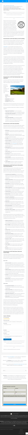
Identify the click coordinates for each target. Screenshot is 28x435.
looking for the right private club (19, 364)
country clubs (14, 143)
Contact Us (21, 430)
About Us (21, 429)
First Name (5, 388)
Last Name (16, 388)
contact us (21, 17)
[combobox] (16, 393)
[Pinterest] (14, 425)
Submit (14, 404)
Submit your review (7, 339)
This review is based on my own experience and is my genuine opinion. (13, 337)
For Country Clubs (21, 433)
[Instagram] (13, 425)
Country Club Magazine (10, 356)
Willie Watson (5, 46)
